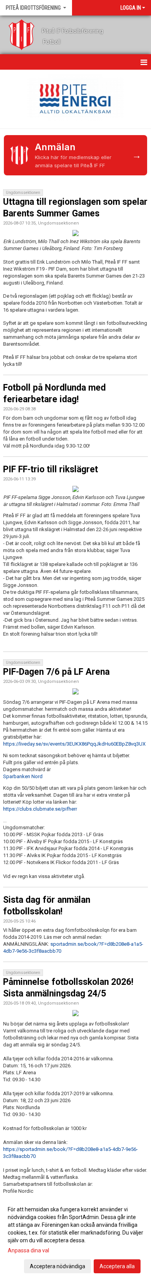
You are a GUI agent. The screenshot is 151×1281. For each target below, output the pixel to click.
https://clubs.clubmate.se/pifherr (40, 809)
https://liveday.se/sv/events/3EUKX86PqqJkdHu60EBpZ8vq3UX (74, 744)
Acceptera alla (117, 1266)
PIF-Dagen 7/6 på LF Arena (56, 672)
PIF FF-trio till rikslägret (50, 469)
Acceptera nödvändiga (57, 1266)
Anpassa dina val (28, 1250)
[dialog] (75, 1237)
